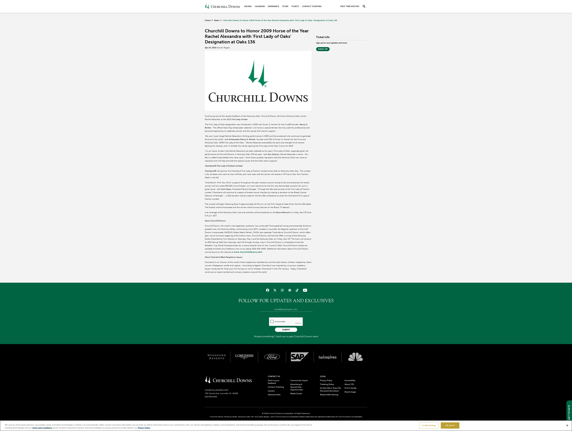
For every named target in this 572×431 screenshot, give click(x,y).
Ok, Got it (450, 425)
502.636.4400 (211, 397)
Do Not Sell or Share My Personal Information (330, 389)
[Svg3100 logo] (355, 357)
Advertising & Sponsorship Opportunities (296, 387)
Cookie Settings (429, 425)
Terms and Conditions (42, 428)
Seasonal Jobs (274, 394)
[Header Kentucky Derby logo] (222, 6)
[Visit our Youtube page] (304, 290)
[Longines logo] (244, 357)
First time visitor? (349, 6)
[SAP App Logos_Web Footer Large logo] (300, 357)
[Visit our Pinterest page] (289, 290)
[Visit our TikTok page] (297, 290)
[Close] (567, 425)
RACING (248, 6)
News (216, 20)
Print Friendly (350, 388)
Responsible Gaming (329, 394)
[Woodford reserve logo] (216, 357)
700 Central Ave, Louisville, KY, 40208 (221, 393)
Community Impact (299, 380)
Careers (271, 391)
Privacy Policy (326, 380)
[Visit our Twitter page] (275, 290)
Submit (286, 329)
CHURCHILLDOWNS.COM (216, 390)
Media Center (296, 393)
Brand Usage (350, 392)
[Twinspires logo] (328, 357)
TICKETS (295, 6)
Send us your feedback (273, 381)
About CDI (349, 384)
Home (208, 20)
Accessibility (350, 380)
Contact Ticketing (312, 6)
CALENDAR (260, 6)
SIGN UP (323, 49)
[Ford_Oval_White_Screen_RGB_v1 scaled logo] (272, 357)
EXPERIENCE (273, 6)
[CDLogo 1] (228, 379)
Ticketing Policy (327, 384)
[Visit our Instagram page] (282, 290)
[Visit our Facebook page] (267, 290)
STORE (285, 6)
